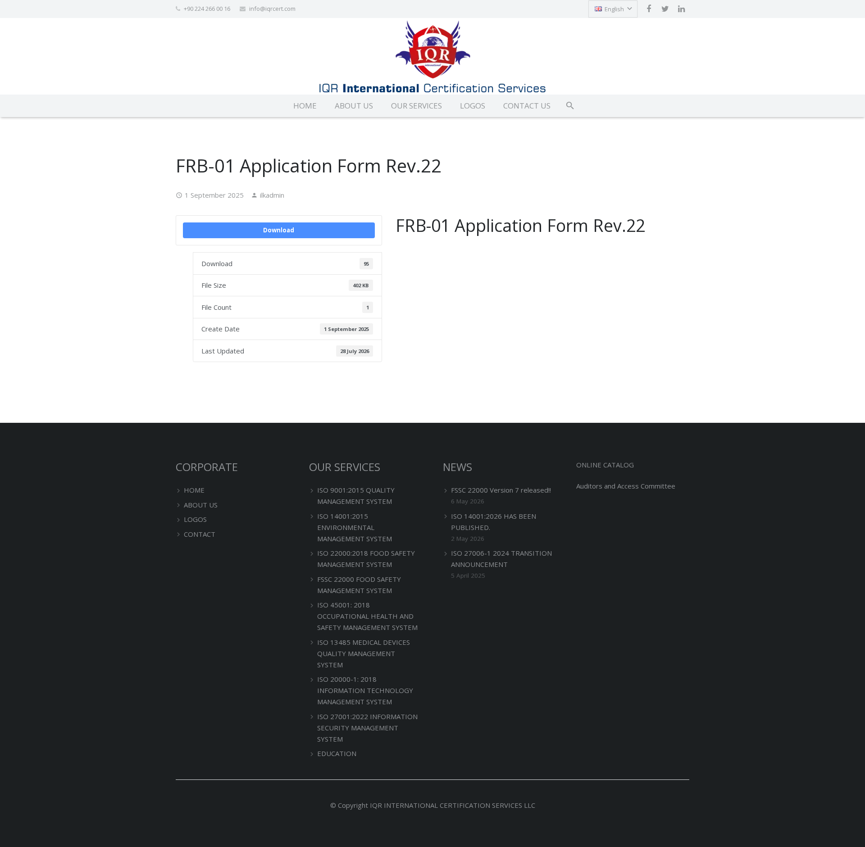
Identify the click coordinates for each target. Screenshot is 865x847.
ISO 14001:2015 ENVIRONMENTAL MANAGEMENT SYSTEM (354, 527)
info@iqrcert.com (272, 9)
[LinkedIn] (681, 9)
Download (278, 230)
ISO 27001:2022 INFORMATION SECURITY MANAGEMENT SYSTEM (367, 727)
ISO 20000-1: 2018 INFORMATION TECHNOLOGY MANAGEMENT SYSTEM (365, 690)
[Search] (570, 105)
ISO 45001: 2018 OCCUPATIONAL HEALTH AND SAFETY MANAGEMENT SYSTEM (367, 616)
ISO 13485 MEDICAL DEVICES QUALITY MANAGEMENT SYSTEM (363, 653)
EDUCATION (336, 753)
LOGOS (195, 519)
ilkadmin (272, 194)
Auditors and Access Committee (625, 485)
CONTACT (199, 534)
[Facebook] (649, 9)
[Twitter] (665, 9)
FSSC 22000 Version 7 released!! (501, 489)
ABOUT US (201, 504)
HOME (194, 489)
